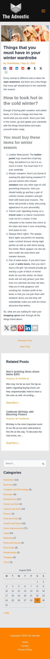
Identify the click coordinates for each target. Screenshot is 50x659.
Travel (6, 562)
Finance (7, 514)
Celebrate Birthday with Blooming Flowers (20, 413)
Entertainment (10, 499)
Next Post (25, 347)
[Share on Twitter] (6, 328)
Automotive (8, 480)
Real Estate (9, 548)
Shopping (10, 378)
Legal (6, 533)
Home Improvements (13, 528)
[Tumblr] (34, 68)
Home (25, 642)
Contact (25, 646)
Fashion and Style (12, 509)
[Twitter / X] (40, 68)
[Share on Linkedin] (28, 328)
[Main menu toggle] (43, 11)
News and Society (12, 543)
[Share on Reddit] (14, 328)
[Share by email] (35, 328)
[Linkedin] (16, 68)
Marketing (8, 538)
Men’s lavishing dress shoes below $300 (22, 373)
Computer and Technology (15, 489)
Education (8, 494)
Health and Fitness (12, 523)
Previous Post (25, 340)
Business (7, 485)
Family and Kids (11, 504)
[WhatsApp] (6, 72)
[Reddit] (22, 68)
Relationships (10, 552)
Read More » (12, 402)
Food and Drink (10, 518)
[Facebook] (4, 68)
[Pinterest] (10, 68)
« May (6, 613)
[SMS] (28, 68)
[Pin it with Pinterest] (21, 328)
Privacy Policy (25, 649)
